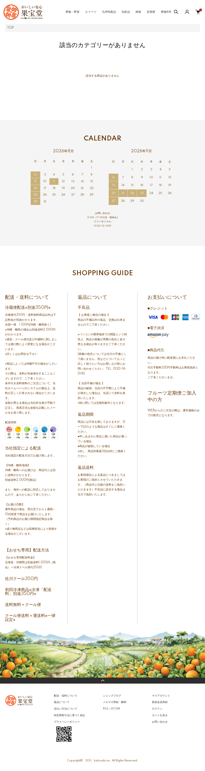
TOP (10, 28)
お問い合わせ (160, 722)
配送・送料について (65, 695)
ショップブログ (112, 695)
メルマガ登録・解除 (114, 702)
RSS (105, 708)
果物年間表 (168, 12)
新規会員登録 (160, 702)
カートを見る (160, 715)
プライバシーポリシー (67, 722)
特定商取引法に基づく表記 (69, 715)
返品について (61, 702)
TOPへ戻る (102, 681)
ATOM (115, 708)
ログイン (157, 708)
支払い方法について (65, 708)
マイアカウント (161, 695)
